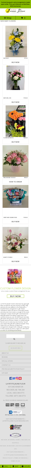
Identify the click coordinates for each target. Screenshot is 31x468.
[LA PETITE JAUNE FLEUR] (15, 13)
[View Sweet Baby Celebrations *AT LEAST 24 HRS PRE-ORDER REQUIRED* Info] (15, 196)
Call (5, 466)
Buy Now (15, 62)
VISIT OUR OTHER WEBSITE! (15, 419)
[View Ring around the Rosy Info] (15, 161)
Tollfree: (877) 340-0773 (16, 396)
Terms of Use (15, 461)
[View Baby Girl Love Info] (15, 78)
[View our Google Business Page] (14, 379)
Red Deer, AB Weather (7, 446)
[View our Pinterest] (20, 379)
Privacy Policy (8, 458)
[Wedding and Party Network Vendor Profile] (15, 436)
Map (16, 466)
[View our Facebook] (10, 379)
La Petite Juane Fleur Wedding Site (15, 421)
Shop (9, 17)
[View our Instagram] (17, 379)
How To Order (15, 182)
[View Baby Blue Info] (15, 41)
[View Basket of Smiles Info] (15, 240)
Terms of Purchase (20, 458)
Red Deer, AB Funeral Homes (10, 440)
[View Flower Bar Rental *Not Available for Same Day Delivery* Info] (15, 121)
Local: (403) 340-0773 (15, 393)
